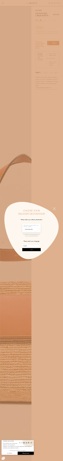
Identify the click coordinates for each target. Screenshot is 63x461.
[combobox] (31, 229)
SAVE (31, 249)
